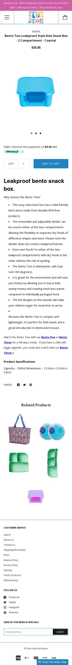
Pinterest (13, 612)
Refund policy (11, 580)
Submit (60, 632)
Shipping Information (15, 549)
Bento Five (48, 337)
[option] (36, 92)
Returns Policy (11, 560)
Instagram (14, 607)
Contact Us (9, 544)
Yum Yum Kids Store (37, 648)
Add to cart (51, 163)
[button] (52, 662)
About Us (8, 539)
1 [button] (31, 133)
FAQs (6, 554)
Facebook (14, 597)
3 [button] (40, 133)
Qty (11, 163)
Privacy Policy (11, 565)
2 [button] (36, 133)
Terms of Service (12, 575)
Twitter (12, 602)
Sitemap (8, 570)
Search (7, 534)
